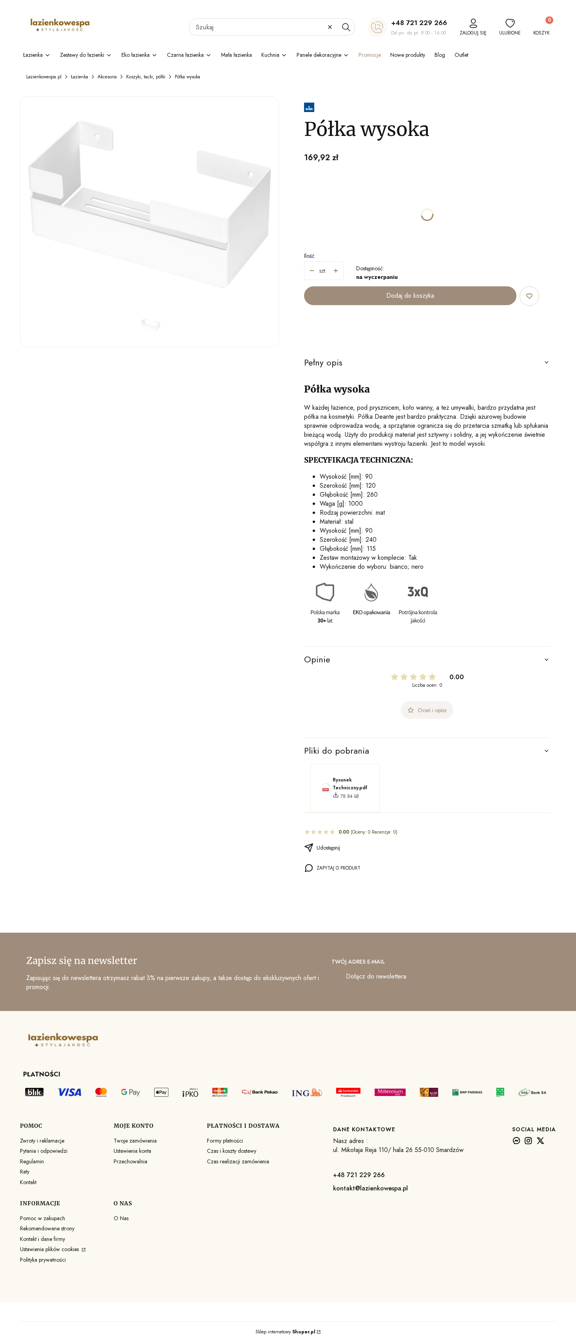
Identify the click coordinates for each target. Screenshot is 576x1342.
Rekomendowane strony (47, 1228)
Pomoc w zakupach (42, 1218)
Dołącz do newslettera (376, 976)
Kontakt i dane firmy (42, 1239)
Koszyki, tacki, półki (145, 76)
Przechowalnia (130, 1161)
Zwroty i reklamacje (42, 1141)
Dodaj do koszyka (410, 295)
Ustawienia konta (132, 1151)
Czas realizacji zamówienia (238, 1161)
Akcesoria (107, 76)
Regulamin (32, 1161)
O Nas (121, 1218)
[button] (346, 27)
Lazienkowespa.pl (44, 76)
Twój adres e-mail (358, 962)
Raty (24, 1172)
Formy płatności (225, 1141)
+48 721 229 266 (419, 22)
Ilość (309, 256)
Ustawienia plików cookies (50, 1249)
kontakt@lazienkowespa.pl (370, 1188)
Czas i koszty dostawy (231, 1151)
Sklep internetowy (285, 1331)
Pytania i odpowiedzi (43, 1151)
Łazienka (79, 76)
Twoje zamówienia (135, 1141)
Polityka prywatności (43, 1260)
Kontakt (28, 1182)
